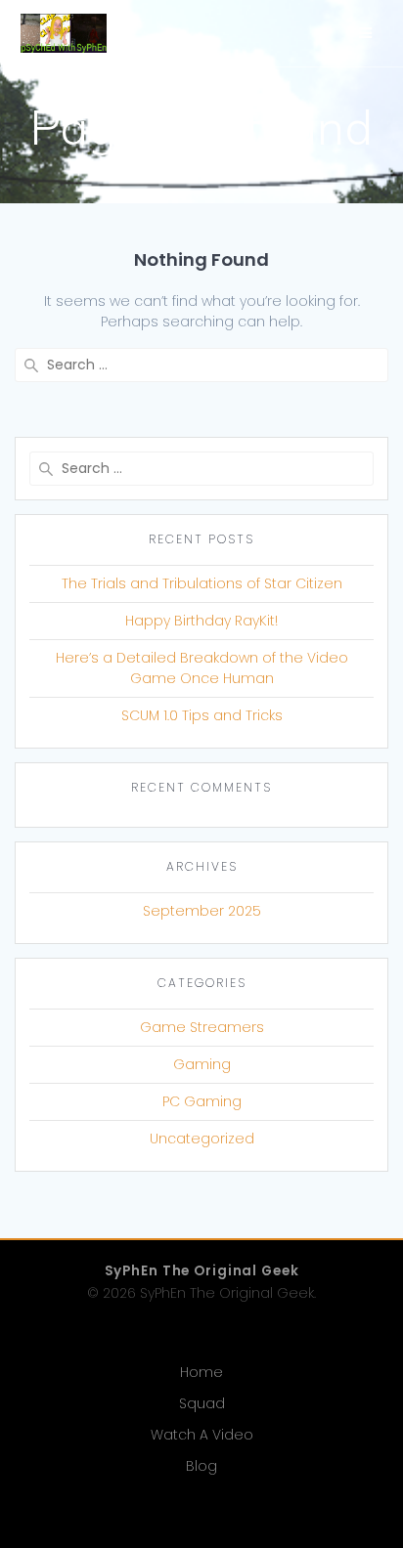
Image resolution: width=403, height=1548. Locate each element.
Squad (202, 1403)
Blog (201, 1466)
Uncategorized (202, 1138)
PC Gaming (202, 1101)
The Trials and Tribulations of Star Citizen (202, 583)
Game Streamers (202, 1027)
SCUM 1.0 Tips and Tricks (202, 715)
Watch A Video (202, 1434)
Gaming (202, 1064)
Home (201, 1372)
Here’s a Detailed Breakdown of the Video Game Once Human (202, 668)
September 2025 (202, 911)
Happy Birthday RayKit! (201, 620)
